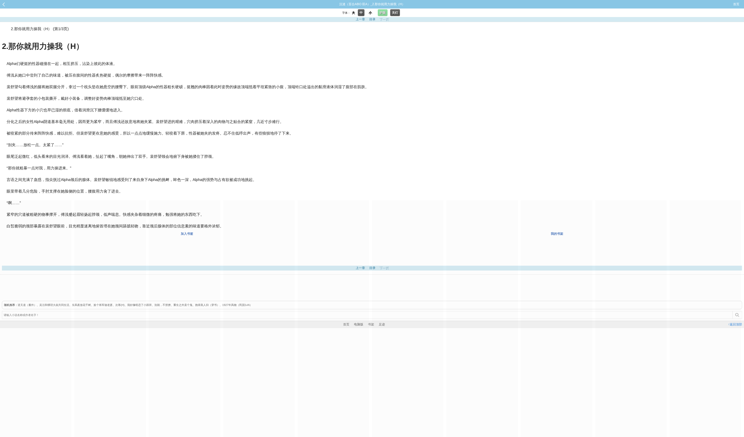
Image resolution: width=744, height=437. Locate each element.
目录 (372, 19)
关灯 (395, 12)
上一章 (360, 19)
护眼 (383, 12)
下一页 (384, 19)
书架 (371, 324)
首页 (736, 4)
